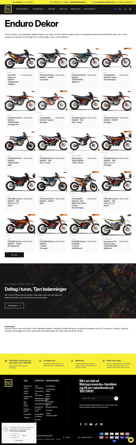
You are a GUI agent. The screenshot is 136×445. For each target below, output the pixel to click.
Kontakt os (38, 421)
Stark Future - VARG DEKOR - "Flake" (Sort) (78, 160)
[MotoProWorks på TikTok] (96, 424)
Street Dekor (26, 392)
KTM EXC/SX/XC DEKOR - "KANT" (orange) (111, 120)
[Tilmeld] (116, 398)
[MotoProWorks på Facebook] (80, 424)
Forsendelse (39, 439)
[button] (115, 9)
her (128, 367)
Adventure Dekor (28, 387)
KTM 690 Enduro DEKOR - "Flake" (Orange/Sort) (15, 243)
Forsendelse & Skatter (39, 415)
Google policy (22, 431)
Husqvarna (107, 239)
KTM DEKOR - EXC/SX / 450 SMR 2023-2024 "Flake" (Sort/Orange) (79, 203)
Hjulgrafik (27, 414)
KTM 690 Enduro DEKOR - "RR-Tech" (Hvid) (47, 160)
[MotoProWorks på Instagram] (86, 424)
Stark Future (76, 155)
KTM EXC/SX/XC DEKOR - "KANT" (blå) (47, 201)
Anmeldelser (50, 386)
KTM (9, 72)
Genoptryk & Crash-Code (39, 409)
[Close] (35, 424)
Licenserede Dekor (50, 390)
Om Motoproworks (51, 406)
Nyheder (49, 410)
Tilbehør (27, 418)
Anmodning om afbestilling (39, 393)
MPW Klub (79, 361)
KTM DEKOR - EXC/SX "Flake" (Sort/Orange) (110, 77)
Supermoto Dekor (28, 398)
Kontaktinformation (49, 439)
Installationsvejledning (43, 404)
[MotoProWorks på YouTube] (91, 424)
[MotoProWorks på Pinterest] (101, 424)
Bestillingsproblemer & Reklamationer (42, 400)
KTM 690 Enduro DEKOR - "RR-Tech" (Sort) (79, 120)
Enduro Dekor (26, 410)
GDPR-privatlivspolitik (51, 414)
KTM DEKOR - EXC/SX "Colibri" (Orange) (47, 120)
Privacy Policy (14, 431)
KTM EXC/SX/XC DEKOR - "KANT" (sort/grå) (47, 77)
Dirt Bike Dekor (26, 404)
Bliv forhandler (50, 401)
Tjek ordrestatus (39, 387)
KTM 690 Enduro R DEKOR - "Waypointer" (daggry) (13, 79)
